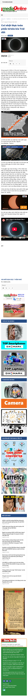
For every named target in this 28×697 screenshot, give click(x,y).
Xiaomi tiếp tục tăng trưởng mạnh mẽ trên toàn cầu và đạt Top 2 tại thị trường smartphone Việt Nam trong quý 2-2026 (12, 541)
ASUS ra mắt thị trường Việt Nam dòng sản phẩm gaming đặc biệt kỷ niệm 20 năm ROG (13, 521)
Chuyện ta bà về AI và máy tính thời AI (11, 576)
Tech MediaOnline (7, 2)
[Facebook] (4, 681)
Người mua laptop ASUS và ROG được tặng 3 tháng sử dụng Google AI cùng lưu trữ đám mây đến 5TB (13, 534)
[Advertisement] (14, 262)
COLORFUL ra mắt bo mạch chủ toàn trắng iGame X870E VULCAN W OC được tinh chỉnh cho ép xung (13, 564)
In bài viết (5, 62)
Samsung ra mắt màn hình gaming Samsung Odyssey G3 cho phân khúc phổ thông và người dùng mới (13, 556)
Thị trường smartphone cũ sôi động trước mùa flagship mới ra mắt (14, 581)
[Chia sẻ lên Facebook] (10, 64)
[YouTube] (7, 681)
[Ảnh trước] (3, 202)
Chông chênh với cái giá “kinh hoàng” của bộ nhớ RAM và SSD (13, 570)
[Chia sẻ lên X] (13, 64)
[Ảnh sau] (26, 202)
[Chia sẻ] (19, 64)
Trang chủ (3, 18)
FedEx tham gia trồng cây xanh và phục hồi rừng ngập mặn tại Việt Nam (13, 527)
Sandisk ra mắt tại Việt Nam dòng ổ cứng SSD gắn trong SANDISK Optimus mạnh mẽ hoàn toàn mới (13, 549)
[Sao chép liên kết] (16, 64)
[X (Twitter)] (10, 681)
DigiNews (9, 18)
